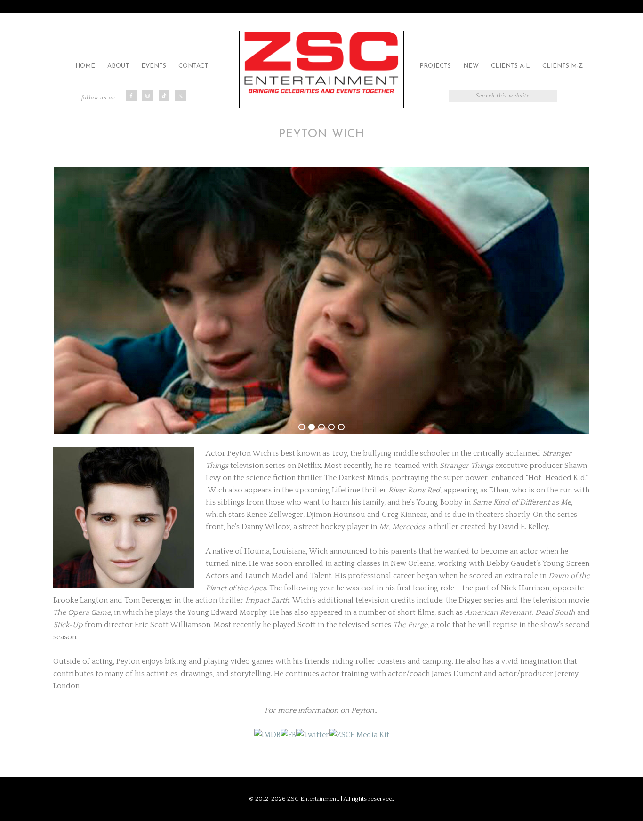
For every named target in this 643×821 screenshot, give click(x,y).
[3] (321, 427)
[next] (577, 300)
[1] (301, 427)
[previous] (65, 300)
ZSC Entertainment (321, 63)
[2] (311, 427)
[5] (341, 427)
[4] (331, 427)
